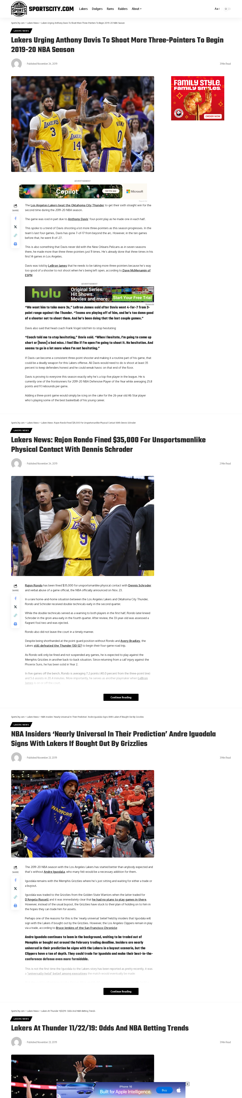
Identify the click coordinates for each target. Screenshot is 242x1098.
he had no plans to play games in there (119, 899)
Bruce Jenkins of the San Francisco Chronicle (86, 928)
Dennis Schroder (139, 585)
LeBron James (57, 265)
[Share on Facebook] (15, 218)
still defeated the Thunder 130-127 (58, 645)
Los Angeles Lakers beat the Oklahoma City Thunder (67, 205)
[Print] (15, 244)
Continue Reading (121, 697)
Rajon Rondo (34, 585)
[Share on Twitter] (15, 227)
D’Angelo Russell (37, 899)
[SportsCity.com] (42, 9)
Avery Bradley (130, 641)
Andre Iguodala (54, 871)
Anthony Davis (78, 219)
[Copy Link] (15, 235)
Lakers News (21, 30)
